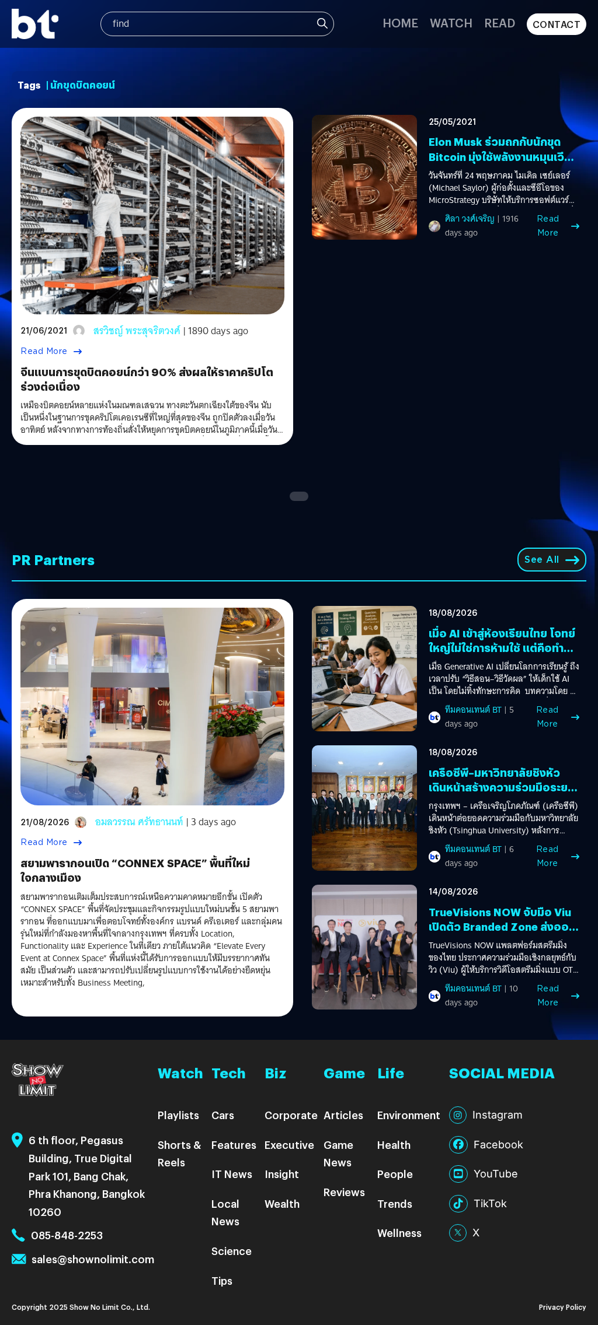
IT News (231, 1173)
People (395, 1173)
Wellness (399, 1232)
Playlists (178, 1114)
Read (499, 22)
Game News (338, 1153)
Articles (343, 1114)
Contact (557, 24)
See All (541, 559)
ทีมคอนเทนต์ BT (473, 709)
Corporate (291, 1114)
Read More (44, 351)
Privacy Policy (562, 1307)
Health (394, 1144)
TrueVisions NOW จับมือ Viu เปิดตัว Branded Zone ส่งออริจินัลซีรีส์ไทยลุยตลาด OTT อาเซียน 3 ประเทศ (502, 934)
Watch (451, 22)
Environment (408, 1114)
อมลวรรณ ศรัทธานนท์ (139, 822)
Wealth (282, 1203)
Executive (289, 1144)
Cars (222, 1114)
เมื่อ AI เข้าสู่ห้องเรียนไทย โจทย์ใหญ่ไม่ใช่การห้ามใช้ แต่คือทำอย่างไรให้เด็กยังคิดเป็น (502, 647)
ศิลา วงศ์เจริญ (470, 218)
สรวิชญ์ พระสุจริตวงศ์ (136, 331)
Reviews (344, 1191)
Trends (394, 1203)
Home (400, 22)
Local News (225, 1212)
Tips (221, 1280)
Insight (282, 1173)
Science (231, 1250)
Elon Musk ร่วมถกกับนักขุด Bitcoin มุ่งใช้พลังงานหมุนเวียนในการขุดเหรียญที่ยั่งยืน (503, 156)
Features (233, 1144)
